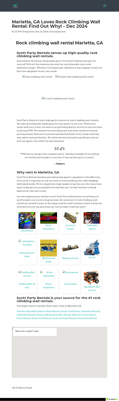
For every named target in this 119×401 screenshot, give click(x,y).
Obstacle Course (70, 258)
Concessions (70, 284)
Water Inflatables (48, 286)
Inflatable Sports (92, 227)
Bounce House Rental (49, 311)
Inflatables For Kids (27, 255)
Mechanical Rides (48, 260)
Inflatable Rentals (90, 311)
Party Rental (23, 318)
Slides (92, 257)
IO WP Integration (24, 31)
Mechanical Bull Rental (58, 314)
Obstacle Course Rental (84, 314)
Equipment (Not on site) (92, 288)
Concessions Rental (87, 318)
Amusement (27, 230)
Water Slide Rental (41, 318)
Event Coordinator (70, 311)
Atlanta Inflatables (27, 311)
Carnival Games (70, 227)
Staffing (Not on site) (27, 286)
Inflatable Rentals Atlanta (31, 314)
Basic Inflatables (48, 227)
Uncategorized (57, 31)
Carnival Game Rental (64, 318)
